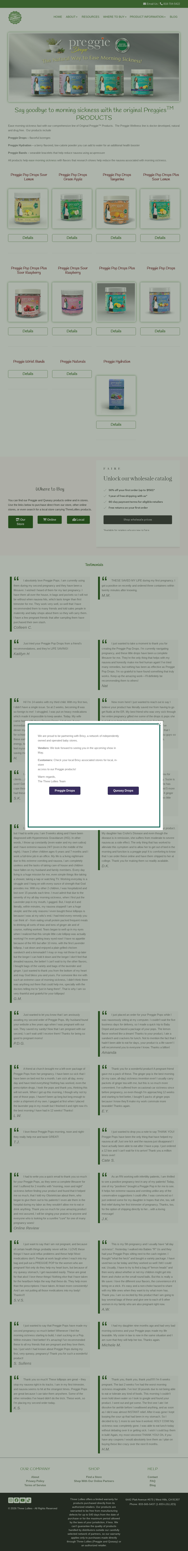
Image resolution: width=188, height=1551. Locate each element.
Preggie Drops (65, 790)
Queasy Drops (123, 790)
